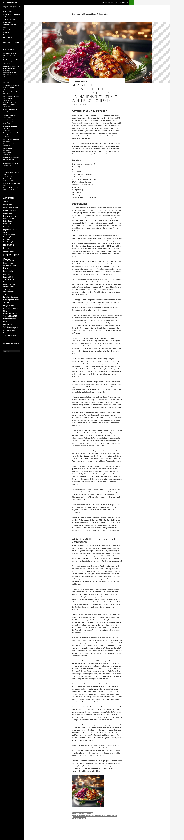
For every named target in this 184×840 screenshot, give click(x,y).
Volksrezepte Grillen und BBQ (11, 42)
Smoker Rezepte (10, 297)
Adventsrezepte (9, 199)
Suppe (6, 302)
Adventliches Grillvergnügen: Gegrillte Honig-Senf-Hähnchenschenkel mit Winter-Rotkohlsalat (94, 93)
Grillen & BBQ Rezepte (79, 81)
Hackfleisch (7, 239)
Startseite (123, 2)
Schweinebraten (8, 292)
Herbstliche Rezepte (11, 257)
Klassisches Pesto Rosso (9, 143)
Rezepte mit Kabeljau (10, 282)
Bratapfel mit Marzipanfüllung (11, 183)
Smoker (6, 294)
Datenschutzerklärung (109, 2)
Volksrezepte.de (10, 2)
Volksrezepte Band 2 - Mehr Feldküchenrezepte (11, 310)
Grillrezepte (7, 237)
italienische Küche (9, 265)
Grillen (5, 232)
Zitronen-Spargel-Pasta (9, 115)
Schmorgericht (8, 289)
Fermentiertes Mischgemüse (11, 139)
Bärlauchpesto (7, 152)
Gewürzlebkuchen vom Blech (11, 188)
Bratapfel (13, 210)
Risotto (5, 284)
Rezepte (5, 35)
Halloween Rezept (8, 246)
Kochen (5, 27)
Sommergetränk (8, 300)
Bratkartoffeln (8, 213)
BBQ (17, 207)
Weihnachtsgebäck (10, 320)
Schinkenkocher (8, 287)
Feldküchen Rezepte (9, 17)
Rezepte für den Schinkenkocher (8, 278)
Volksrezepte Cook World (10, 37)
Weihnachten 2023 (79, 818)
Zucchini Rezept (10, 335)
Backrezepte (7, 204)
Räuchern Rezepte (8, 30)
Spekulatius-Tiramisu (9, 179)
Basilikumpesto (7, 148)
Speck (17, 300)
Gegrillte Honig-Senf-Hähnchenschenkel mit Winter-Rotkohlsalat (95, 815)
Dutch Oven (7, 221)
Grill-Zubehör (7, 22)
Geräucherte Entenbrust (10, 168)
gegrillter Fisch (10, 230)
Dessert (11, 218)
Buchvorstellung (10, 216)
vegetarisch (9, 305)
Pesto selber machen (8, 272)
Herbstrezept (8, 263)
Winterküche (7, 324)
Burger (5, 218)
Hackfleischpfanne (9, 242)
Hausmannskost (8, 251)
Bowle (6, 210)
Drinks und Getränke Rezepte (11, 14)
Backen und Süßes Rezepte (10, 12)
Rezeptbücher (7, 32)
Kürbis (6, 268)
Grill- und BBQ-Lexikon (9, 19)
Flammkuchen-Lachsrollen (10, 163)
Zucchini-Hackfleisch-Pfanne (11, 92)
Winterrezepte (10, 327)
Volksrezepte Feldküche (10, 40)
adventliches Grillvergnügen (83, 813)
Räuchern (12, 284)
